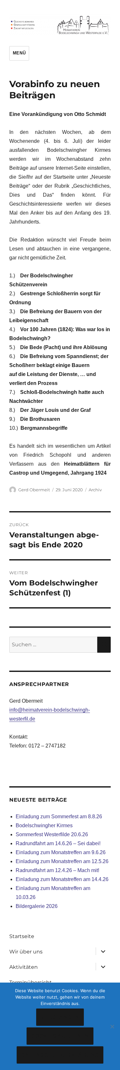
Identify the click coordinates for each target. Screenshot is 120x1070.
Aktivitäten (23, 967)
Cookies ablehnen (60, 1036)
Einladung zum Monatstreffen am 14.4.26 (62, 879)
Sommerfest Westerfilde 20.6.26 (52, 834)
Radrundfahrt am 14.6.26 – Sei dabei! (58, 843)
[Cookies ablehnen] (112, 1026)
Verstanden (60, 1017)
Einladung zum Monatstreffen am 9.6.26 (61, 852)
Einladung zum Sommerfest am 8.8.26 (59, 816)
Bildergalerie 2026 (37, 906)
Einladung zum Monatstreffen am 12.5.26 (62, 861)
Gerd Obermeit (34, 489)
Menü (19, 53)
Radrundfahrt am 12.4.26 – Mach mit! (57, 870)
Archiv (95, 489)
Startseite (21, 936)
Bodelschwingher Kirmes (44, 825)
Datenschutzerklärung (60, 1055)
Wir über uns (26, 952)
